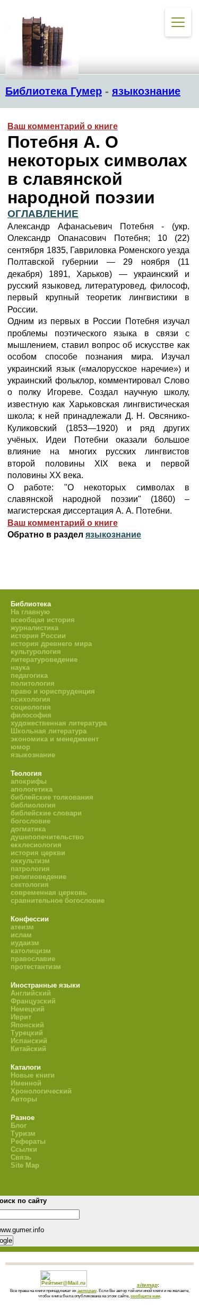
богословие (30, 821)
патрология (30, 869)
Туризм (23, 1133)
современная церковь (49, 892)
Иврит (21, 1017)
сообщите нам (145, 1295)
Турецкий (27, 1033)
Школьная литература (48, 731)
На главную (30, 612)
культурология (36, 652)
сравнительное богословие (58, 900)
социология (31, 707)
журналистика (34, 628)
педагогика (29, 675)
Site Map (25, 1165)
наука (20, 667)
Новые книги (33, 1075)
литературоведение (44, 660)
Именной (26, 1083)
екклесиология (36, 845)
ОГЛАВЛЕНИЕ (43, 213)
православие (33, 959)
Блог (19, 1125)
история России (38, 636)
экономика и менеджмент (55, 739)
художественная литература (59, 723)
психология (30, 699)
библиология (33, 805)
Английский (31, 993)
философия (31, 715)
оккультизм (30, 861)
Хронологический (41, 1091)
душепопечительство (47, 837)
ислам (21, 935)
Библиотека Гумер (53, 91)
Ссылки (24, 1149)
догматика (28, 829)
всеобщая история (43, 620)
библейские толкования (52, 797)
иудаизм (25, 943)
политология (33, 683)
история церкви (38, 853)
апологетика (32, 789)
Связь (21, 1157)
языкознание (146, 91)
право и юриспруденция (53, 691)
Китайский (28, 1049)
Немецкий (28, 1009)
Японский (27, 1025)
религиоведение (38, 877)
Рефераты (28, 1141)
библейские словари (46, 813)
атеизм (22, 927)
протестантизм (36, 967)
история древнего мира (51, 644)
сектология (30, 885)
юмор (20, 747)
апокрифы (29, 781)
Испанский (29, 1041)
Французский (33, 1001)
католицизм (31, 951)
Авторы (24, 1099)
